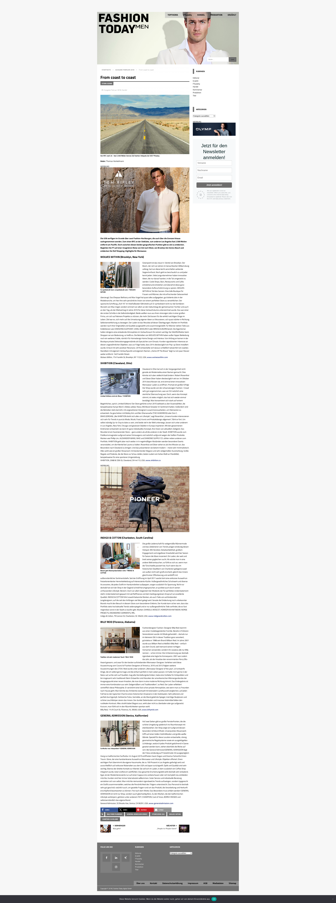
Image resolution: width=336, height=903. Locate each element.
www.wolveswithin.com (157, 357)
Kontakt (153, 883)
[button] (109, 810)
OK (214, 899)
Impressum (193, 883)
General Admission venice (137, 814)
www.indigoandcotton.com (160, 615)
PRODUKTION (216, 14)
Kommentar (197, 89)
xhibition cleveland (110, 819)
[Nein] (332, 899)
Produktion (197, 92)
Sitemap (232, 883)
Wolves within (175, 814)
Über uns (140, 883)
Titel (194, 95)
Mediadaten (218, 883)
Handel (124, 90)
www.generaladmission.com (161, 803)
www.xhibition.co (153, 460)
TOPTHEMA (173, 14)
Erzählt (195, 80)
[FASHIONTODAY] (168, 63)
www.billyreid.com (150, 709)
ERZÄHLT (232, 14)
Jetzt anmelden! (214, 185)
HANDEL (201, 14)
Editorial (196, 77)
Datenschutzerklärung (172, 883)
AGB (205, 883)
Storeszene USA (158, 814)
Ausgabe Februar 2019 (112, 90)
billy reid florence (114, 814)
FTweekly (187, 14)
